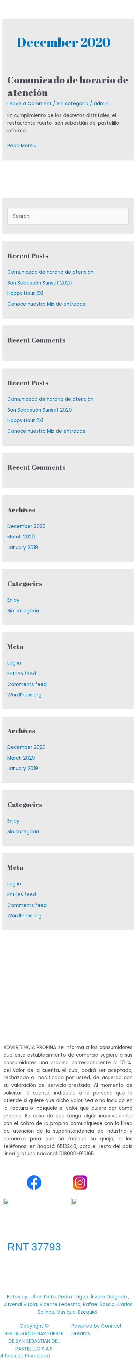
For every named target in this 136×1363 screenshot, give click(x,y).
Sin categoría (73, 103)
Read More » (21, 145)
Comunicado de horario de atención (67, 86)
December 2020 (26, 526)
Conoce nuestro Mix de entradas (46, 304)
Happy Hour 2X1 (25, 293)
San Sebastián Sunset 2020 (39, 283)
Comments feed (27, 684)
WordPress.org (24, 695)
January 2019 (22, 547)
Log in (14, 663)
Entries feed (21, 673)
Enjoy (13, 600)
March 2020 (21, 537)
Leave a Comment (29, 103)
